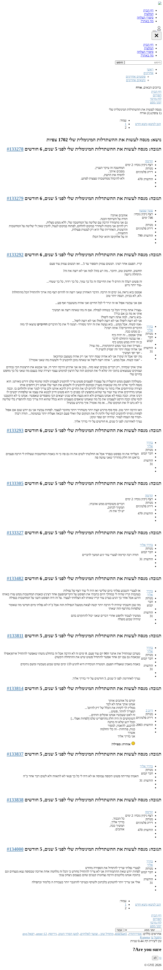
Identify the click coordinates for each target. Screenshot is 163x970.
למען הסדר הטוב (68, 934)
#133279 (15, 198)
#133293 (15, 430)
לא (155, 958)
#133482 (15, 578)
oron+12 (41, 934)
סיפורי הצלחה (145, 17)
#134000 (15, 849)
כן (160, 957)
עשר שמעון (146, 210)
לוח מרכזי (155, 98)
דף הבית (148, 10)
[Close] (156, 36)
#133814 (15, 688)
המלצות (148, 14)
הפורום (157, 95)
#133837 (15, 754)
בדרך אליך (150, 328)
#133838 (15, 799)
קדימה (149, 161)
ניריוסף (53, 934)
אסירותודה (135, 934)
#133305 (15, 483)
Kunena (145, 937)
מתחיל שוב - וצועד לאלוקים (97, 934)
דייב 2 (149, 710)
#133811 (15, 635)
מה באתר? (147, 21)
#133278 (15, 149)
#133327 (15, 532)
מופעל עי (156, 937)
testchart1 (121, 934)
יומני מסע (155, 102)
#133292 (15, 254)
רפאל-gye (28, 934)
